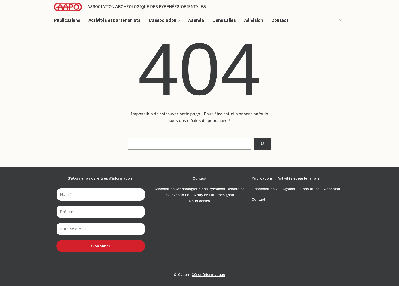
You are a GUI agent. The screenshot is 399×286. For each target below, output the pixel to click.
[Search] (262, 144)
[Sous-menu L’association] (179, 20)
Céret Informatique (208, 274)
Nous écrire (199, 201)
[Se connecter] (340, 20)
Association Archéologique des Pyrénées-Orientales (146, 6)
